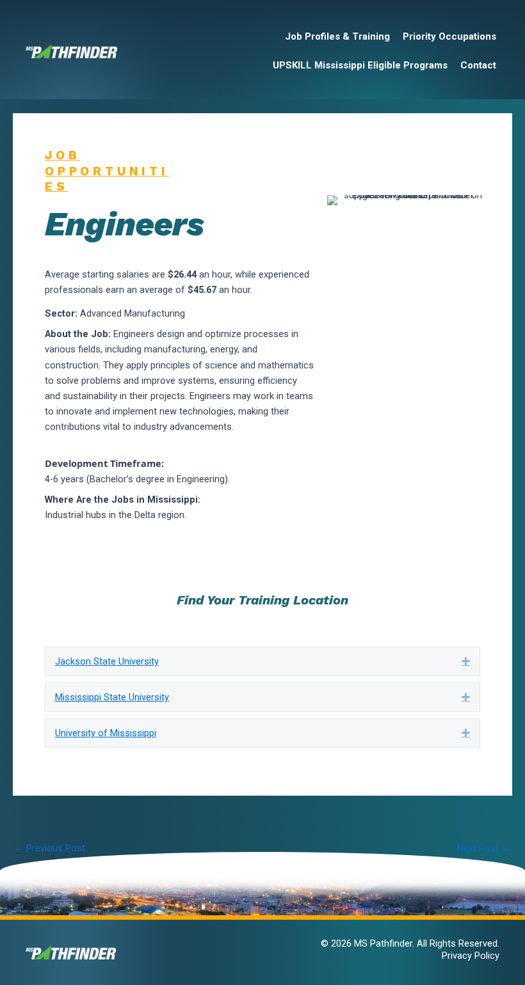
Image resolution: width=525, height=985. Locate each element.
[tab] (262, 661)
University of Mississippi (105, 733)
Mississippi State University (112, 697)
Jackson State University (107, 661)
